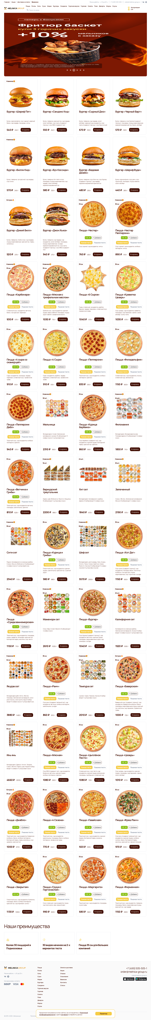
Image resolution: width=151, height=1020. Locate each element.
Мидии (49, 6)
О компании (64, 976)
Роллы (34, 6)
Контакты (63, 982)
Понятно (103, 1014)
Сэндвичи (63, 6)
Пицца (28, 6)
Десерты (102, 6)
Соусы (114, 6)
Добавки (97, 238)
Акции (14, 2)
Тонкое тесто (86, 243)
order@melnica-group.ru (132, 2)
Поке (95, 6)
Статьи (62, 985)
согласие (64, 1015)
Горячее (83, 6)
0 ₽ (132, 9)
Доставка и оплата (23, 2)
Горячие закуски (73, 6)
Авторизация (135, 7)
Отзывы (62, 973)
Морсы (108, 6)
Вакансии (63, 979)
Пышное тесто (99, 243)
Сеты (39, 6)
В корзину (25, 130)
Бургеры (56, 6)
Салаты (90, 6)
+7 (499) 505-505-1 (116, 2)
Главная (7, 2)
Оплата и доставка (66, 968)
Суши (44, 6)
